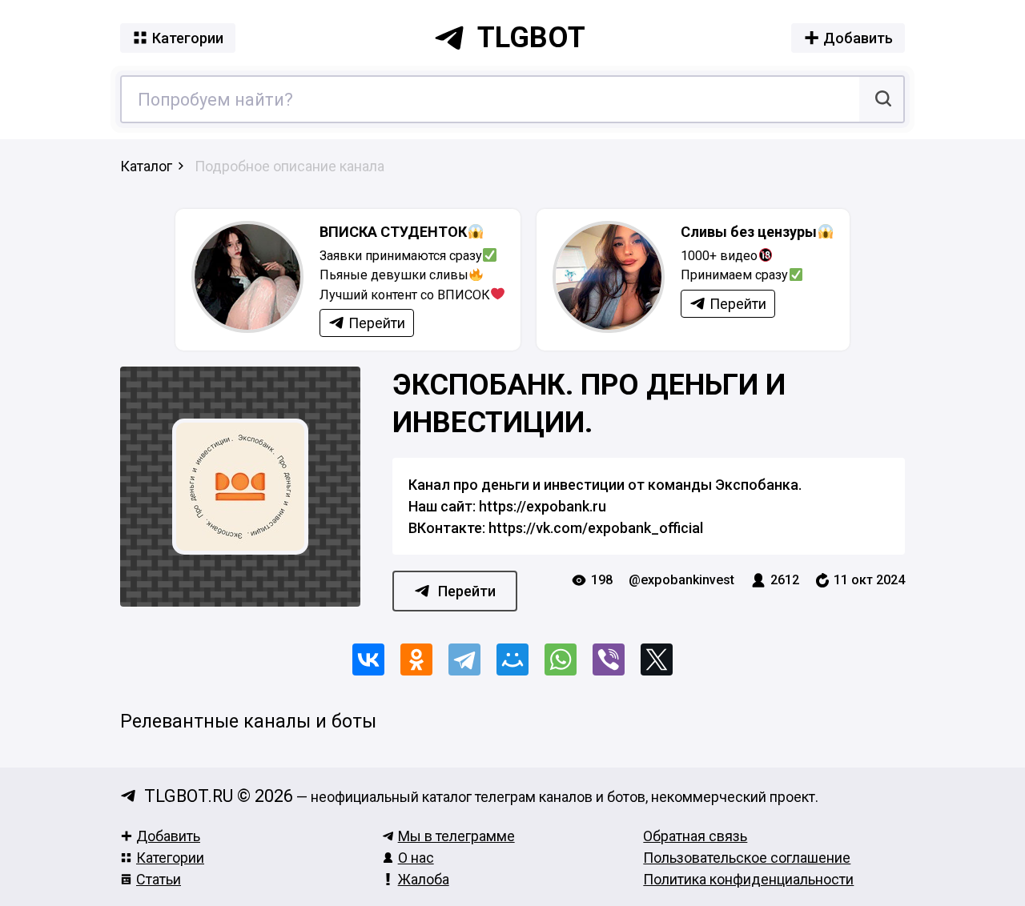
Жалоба (423, 879)
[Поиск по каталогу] (881, 99)
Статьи (158, 879)
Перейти (467, 591)
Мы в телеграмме (456, 836)
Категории (170, 857)
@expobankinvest (681, 579)
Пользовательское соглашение (746, 857)
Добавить (168, 836)
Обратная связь (695, 836)
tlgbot (531, 37)
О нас (416, 857)
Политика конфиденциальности (748, 879)
